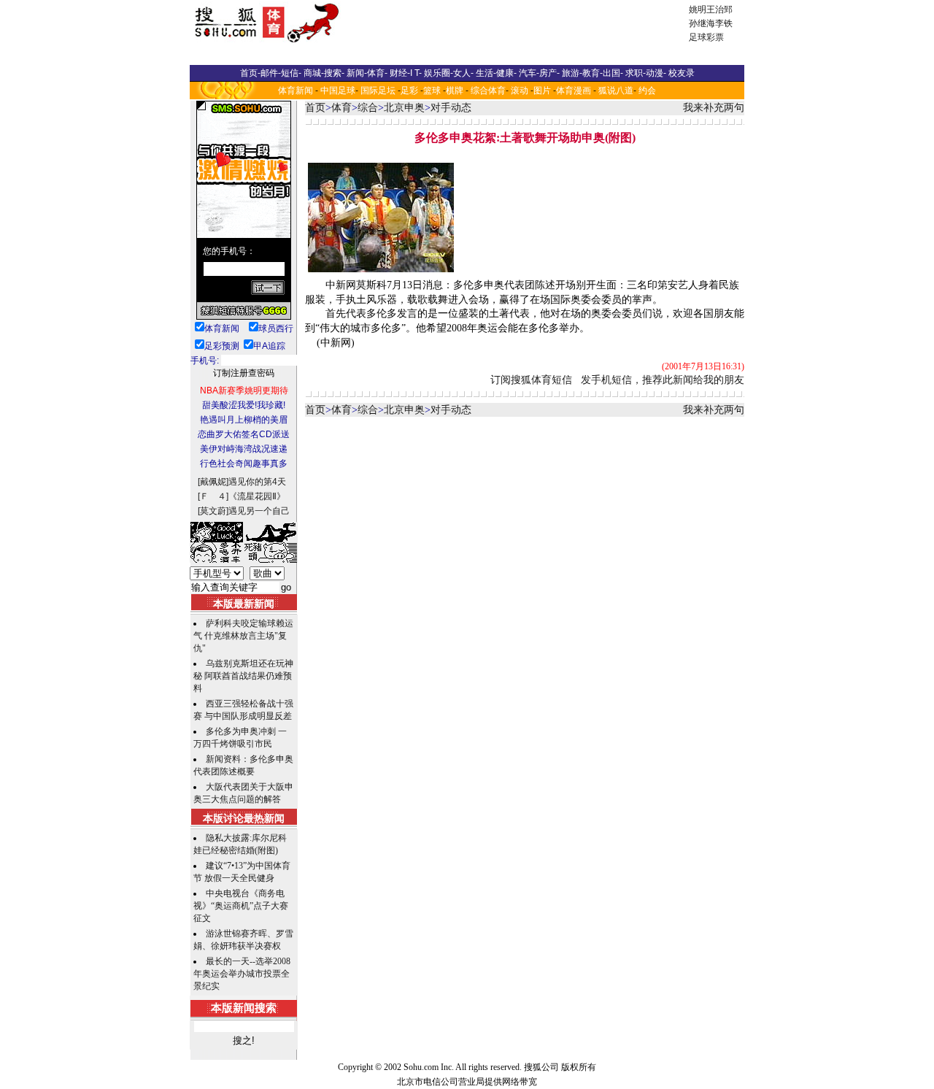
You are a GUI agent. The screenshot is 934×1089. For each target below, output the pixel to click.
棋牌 (454, 90)
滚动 (519, 90)
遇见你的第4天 (257, 482)
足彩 (409, 90)
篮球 (432, 90)
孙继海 (702, 23)
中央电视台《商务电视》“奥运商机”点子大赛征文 (240, 905)
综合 (368, 107)
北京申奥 (404, 107)
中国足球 (337, 90)
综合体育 (488, 90)
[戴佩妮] (213, 482)
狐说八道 (615, 90)
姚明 (697, 9)
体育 (341, 107)
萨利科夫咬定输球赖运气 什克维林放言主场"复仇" (243, 635)
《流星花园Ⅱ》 (256, 496)
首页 (315, 107)
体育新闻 (295, 90)
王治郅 (719, 9)
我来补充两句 (713, 107)
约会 (647, 90)
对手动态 (451, 107)
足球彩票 (706, 37)
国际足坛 (377, 90)
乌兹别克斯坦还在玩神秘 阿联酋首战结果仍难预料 (243, 675)
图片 (542, 90)
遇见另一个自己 (259, 511)
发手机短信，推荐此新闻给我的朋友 (662, 379)
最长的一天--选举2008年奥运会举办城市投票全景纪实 (241, 973)
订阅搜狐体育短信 (531, 379)
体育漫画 (573, 90)
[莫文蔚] (213, 511)
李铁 (724, 23)
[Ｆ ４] (213, 496)
